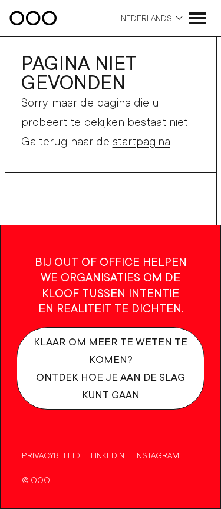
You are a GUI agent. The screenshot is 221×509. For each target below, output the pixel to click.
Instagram (157, 455)
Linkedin (107, 455)
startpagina (141, 141)
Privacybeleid (51, 455)
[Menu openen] (197, 18)
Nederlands (146, 18)
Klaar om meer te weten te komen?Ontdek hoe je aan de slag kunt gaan (110, 368)
